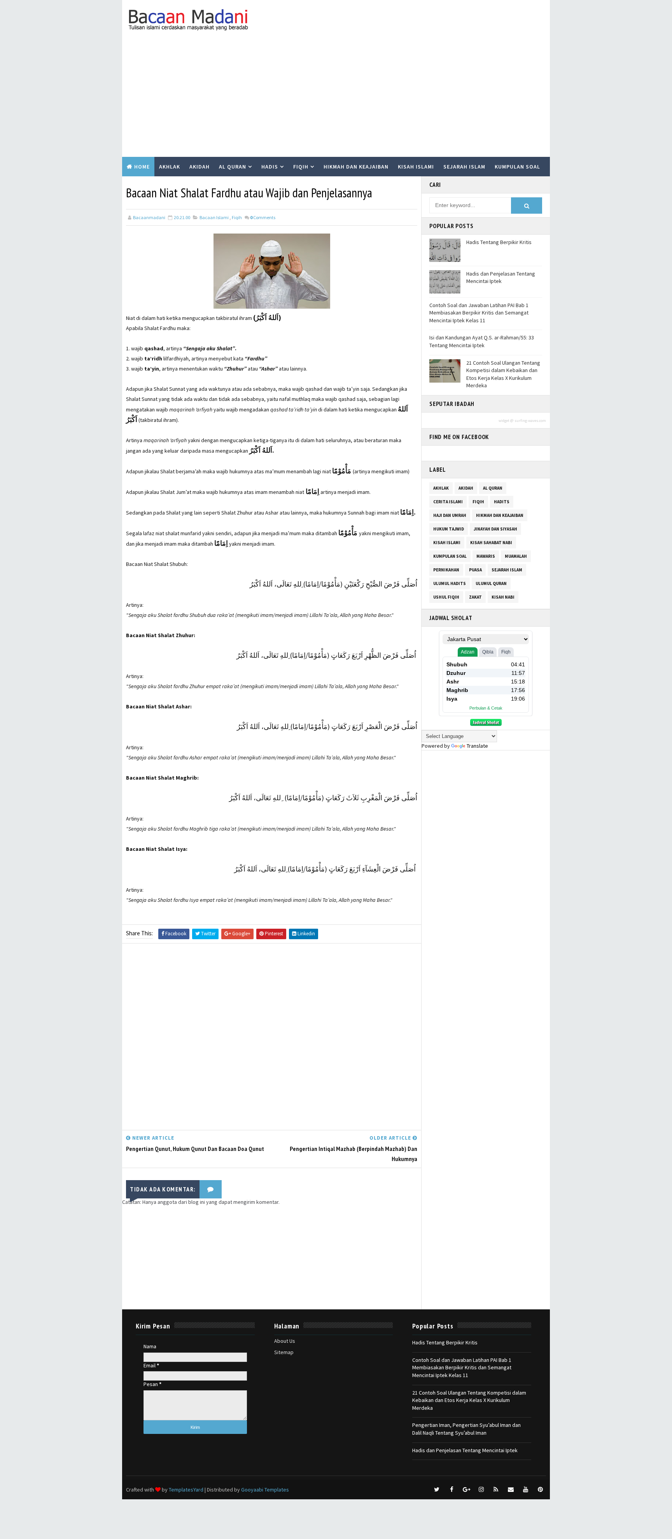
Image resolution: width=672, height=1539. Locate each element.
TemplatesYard (186, 1489)
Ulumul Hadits (449, 583)
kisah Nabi (503, 597)
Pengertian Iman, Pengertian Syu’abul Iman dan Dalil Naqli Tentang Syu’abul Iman (466, 1428)
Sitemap (284, 1352)
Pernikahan (446, 570)
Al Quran (232, 166)
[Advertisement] (336, 98)
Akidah (199, 166)
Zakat (475, 597)
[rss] (496, 1489)
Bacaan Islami (214, 217)
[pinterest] (540, 1489)
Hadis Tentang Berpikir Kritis (499, 242)
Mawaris (485, 556)
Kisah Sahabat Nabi (491, 542)
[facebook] (451, 1489)
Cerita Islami (448, 501)
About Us (284, 1340)
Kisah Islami (416, 166)
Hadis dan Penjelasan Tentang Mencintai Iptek (500, 277)
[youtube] (525, 1489)
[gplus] (466, 1489)
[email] (510, 1489)
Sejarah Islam (464, 166)
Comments (262, 217)
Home (142, 166)
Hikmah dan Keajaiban (356, 166)
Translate (477, 745)
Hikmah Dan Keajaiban (499, 515)
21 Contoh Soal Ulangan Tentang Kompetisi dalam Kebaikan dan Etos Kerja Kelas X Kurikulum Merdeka (503, 374)
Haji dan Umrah (449, 515)
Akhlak (169, 166)
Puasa (475, 570)
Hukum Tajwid (448, 529)
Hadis (269, 166)
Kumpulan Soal (517, 166)
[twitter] (437, 1489)
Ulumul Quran (491, 583)
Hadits (501, 501)
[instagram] (481, 1489)
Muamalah (516, 556)
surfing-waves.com (530, 420)
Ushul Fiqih (446, 597)
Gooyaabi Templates (265, 1489)
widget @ (506, 420)
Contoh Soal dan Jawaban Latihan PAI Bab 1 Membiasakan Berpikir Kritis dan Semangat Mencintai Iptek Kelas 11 (478, 313)
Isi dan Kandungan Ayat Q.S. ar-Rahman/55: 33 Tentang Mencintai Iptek (481, 341)
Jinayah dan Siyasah (495, 529)
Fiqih (300, 166)
